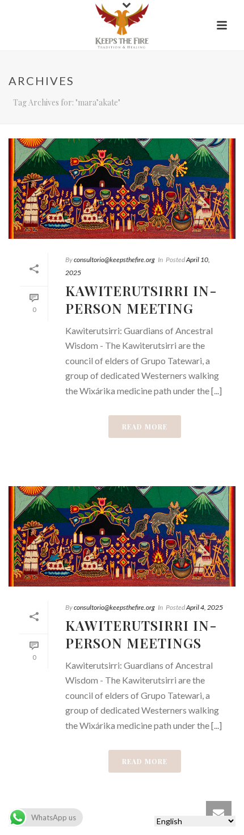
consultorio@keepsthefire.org (114, 259)
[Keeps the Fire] (122, 25)
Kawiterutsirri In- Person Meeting (141, 299)
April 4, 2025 (204, 607)
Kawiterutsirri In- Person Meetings (141, 634)
